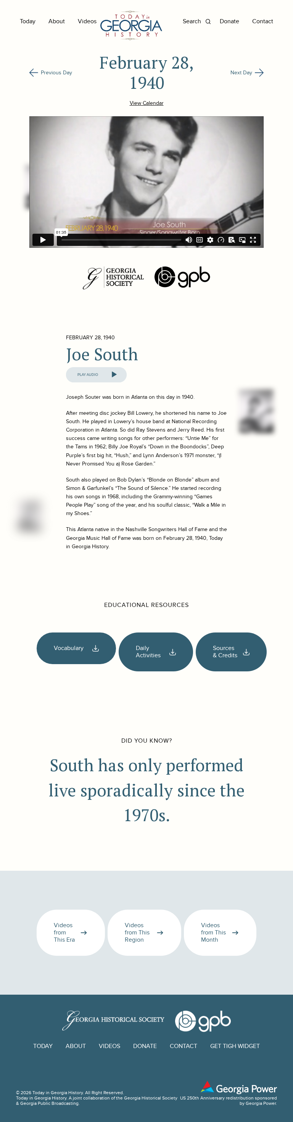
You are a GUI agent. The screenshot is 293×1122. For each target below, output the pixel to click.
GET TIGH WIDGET (235, 1046)
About (56, 21)
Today (27, 21)
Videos (87, 21)
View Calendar (147, 103)
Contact (262, 21)
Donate (229, 21)
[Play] (114, 375)
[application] (96, 374)
